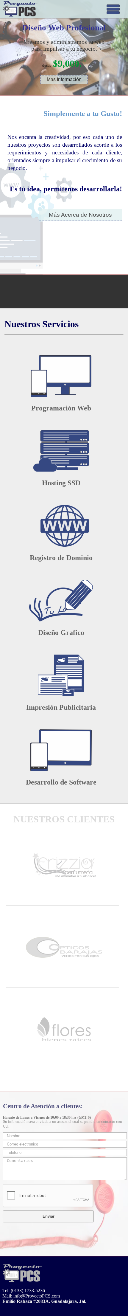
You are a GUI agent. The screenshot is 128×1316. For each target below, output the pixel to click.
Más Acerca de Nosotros (80, 215)
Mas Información (64, 79)
